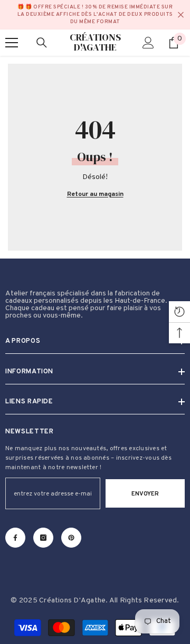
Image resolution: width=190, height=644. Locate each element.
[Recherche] (41, 42)
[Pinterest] (71, 538)
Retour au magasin (95, 194)
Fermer (181, 15)
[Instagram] (43, 538)
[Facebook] (15, 538)
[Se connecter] (148, 42)
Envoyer (145, 494)
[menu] (11, 42)
